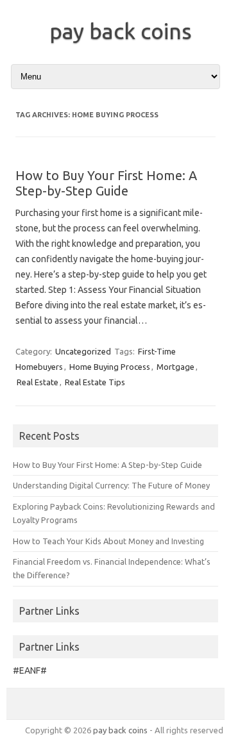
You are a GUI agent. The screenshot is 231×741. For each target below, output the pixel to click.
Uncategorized (83, 351)
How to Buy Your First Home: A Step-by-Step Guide (106, 183)
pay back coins (120, 31)
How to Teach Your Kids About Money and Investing (108, 541)
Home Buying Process (109, 366)
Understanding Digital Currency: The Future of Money (111, 485)
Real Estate (37, 382)
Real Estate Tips (95, 382)
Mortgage (175, 366)
